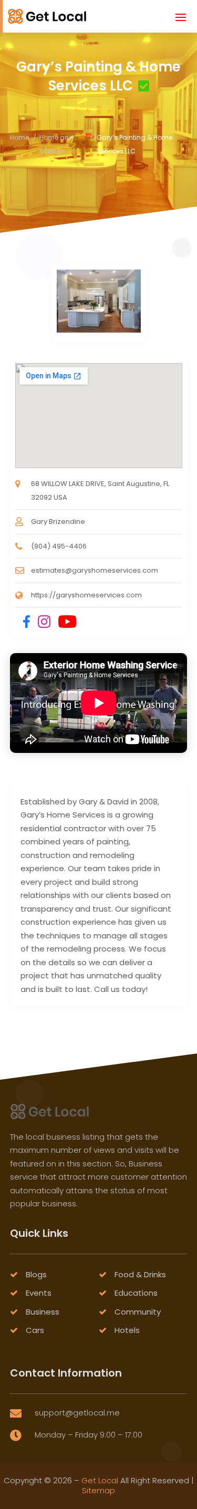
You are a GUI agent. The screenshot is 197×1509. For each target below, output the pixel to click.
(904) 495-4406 (59, 546)
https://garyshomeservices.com (86, 595)
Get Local (99, 1480)
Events (38, 1292)
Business (42, 1311)
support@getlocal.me (77, 1412)
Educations (136, 1292)
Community (138, 1311)
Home (19, 137)
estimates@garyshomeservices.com (94, 570)
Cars (35, 1330)
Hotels (127, 1330)
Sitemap (98, 1490)
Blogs (36, 1274)
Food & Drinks (140, 1274)
